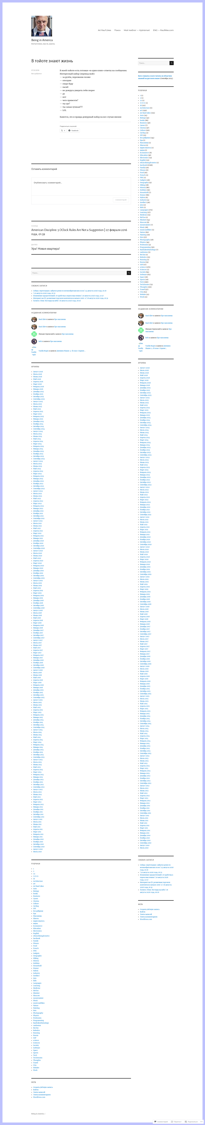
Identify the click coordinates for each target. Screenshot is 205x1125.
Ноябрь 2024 (38, 424)
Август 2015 (38, 700)
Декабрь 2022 (38, 481)
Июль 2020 (37, 553)
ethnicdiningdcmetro (41, 936)
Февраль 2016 (38, 685)
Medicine (36, 988)
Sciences (36, 1043)
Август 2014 (38, 730)
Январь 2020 (38, 568)
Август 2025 (38, 402)
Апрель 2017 (38, 650)
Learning (36, 986)
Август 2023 (38, 461)
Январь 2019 (38, 598)
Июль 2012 (37, 792)
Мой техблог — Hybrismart (137, 30)
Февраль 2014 (38, 745)
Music (35, 1001)
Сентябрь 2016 (39, 668)
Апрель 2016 (38, 680)
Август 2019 (38, 581)
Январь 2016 (38, 688)
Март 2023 (37, 474)
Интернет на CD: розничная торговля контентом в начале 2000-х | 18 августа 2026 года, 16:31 (70, 298)
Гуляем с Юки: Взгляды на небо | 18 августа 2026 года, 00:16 (57, 301)
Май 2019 (37, 588)
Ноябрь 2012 (38, 782)
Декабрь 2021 (38, 511)
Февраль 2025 (38, 416)
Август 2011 (37, 819)
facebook (36, 938)
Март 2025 (37, 414)
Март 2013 (37, 772)
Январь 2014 (38, 747)
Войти (36, 1090)
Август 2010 (38, 849)
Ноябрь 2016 (38, 663)
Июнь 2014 (37, 735)
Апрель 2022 (38, 501)
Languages (37, 983)
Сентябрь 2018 (38, 608)
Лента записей (39, 1092)
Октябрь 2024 (38, 426)
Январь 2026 (38, 389)
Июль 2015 (37, 702)
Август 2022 (38, 491)
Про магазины (60, 319)
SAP (34, 1038)
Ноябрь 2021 (38, 513)
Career (35, 899)
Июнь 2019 (37, 586)
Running (36, 1033)
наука (35, 923)
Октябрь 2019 (38, 576)
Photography (38, 1013)
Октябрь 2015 (38, 695)
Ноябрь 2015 (38, 693)
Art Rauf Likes (104, 30)
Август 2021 (38, 521)
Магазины (37, 916)
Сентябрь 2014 (38, 727)
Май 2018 (37, 618)
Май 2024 (37, 439)
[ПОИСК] (129, 273)
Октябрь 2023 (38, 456)
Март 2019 (37, 593)
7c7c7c (36, 876)
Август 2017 (38, 640)
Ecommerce (37, 926)
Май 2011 (36, 827)
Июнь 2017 (37, 645)
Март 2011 (37, 832)
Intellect (36, 976)
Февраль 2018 (38, 625)
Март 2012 (37, 802)
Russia (35, 1035)
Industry (36, 973)
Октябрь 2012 (38, 785)
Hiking (35, 958)
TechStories (37, 1058)
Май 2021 (37, 528)
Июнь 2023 (37, 466)
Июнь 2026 (37, 377)
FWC (35, 951)
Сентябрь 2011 (38, 817)
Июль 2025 (37, 404)
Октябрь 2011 (38, 814)
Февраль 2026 (38, 387)
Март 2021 (37, 533)
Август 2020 (38, 551)
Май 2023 (37, 469)
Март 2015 (37, 712)
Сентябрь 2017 (38, 638)
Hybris (35, 971)
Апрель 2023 (38, 471)
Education (37, 928)
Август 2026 (38, 372)
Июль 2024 (37, 434)
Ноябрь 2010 (38, 842)
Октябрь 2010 (38, 844)
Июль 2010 (37, 852)
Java (34, 978)
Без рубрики (36, 73)
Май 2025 (37, 409)
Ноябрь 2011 (38, 812)
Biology (36, 891)
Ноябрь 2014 (38, 722)
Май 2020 (37, 558)
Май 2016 (37, 678)
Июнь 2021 (37, 526)
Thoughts (37, 1060)
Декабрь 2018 (38, 601)
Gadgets (36, 953)
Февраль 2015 (38, 715)
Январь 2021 (38, 538)
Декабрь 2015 (38, 690)
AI (34, 879)
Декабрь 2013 (38, 750)
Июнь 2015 (37, 705)
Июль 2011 (37, 822)
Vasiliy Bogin (44, 351)
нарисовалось (38, 921)
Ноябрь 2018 (38, 603)
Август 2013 (37, 760)
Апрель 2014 (38, 740)
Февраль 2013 (38, 775)
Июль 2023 (37, 464)
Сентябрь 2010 (38, 847)
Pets (34, 1011)
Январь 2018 (38, 628)
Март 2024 (37, 444)
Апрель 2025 (38, 411)
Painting (36, 1008)
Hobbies (36, 963)
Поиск (117, 30)
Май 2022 (37, 499)
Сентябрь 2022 (39, 489)
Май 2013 (37, 767)
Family (35, 941)
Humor (36, 968)
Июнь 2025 (37, 407)
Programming (38, 1020)
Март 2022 (37, 504)
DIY (34, 909)
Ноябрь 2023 (38, 454)
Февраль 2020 (38, 566)
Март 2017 (37, 653)
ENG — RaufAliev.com (163, 30)
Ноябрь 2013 (38, 752)
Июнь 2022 (37, 496)
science (36, 1040)
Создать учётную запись (43, 1087)
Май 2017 (37, 648)
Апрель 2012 (38, 799)
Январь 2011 (38, 837)
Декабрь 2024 (38, 421)
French (36, 948)
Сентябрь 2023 (39, 459)
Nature (35, 1006)
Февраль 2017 (38, 655)
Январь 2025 (38, 419)
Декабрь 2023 (38, 451)
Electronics (37, 931)
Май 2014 (37, 737)
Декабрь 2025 (38, 392)
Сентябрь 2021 (38, 518)
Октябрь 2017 (38, 635)
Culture (36, 904)
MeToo (36, 991)
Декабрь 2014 (38, 720)
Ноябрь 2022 (38, 484)
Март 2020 (37, 563)
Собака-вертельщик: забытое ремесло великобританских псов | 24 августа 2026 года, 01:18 (69, 291)
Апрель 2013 (38, 770)
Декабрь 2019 (38, 571)
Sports (35, 1053)
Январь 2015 (38, 717)
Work (35, 1070)
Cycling (36, 906)
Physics (36, 1016)
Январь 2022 (38, 508)
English (36, 933)
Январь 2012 (38, 807)
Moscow (36, 996)
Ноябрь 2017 (38, 633)
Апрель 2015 (38, 710)
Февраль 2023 (38, 476)
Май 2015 (37, 707)
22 (34, 874)
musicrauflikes (39, 1003)
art (34, 884)
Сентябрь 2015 (38, 698)
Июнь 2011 (37, 824)
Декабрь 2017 (38, 630)
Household (37, 966)
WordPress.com (39, 1097)
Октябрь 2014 (38, 725)
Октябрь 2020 (38, 546)
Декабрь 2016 (38, 660)
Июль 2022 (37, 494)
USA (34, 1065)
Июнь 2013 (37, 765)
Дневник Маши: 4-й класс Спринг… (70, 351)
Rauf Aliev (42, 319)
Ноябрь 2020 (38, 543)
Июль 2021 (37, 523)
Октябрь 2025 (38, 397)
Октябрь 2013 (38, 755)
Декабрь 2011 (38, 809)
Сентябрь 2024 (39, 429)
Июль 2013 (37, 762)
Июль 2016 (37, 673)
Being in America (42, 40)
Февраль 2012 (38, 804)
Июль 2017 (37, 643)
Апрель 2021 (38, 531)
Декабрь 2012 (38, 780)
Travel (35, 1063)
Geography (37, 956)
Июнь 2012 (37, 795)
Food (35, 946)
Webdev (36, 1068)
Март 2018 (37, 623)
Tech (35, 1055)
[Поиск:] (79, 273)
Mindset (36, 993)
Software (36, 1048)
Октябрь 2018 (38, 605)
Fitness (36, 943)
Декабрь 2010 (38, 839)
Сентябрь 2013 (38, 757)
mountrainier (38, 998)
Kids (35, 981)
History (36, 961)
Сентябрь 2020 (39, 548)
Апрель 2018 (38, 620)
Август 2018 (38, 610)
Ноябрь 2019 (38, 573)
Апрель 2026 (38, 382)
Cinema (36, 901)
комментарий (120, 200)
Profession (37, 1018)
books (35, 894)
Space (35, 1050)
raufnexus (37, 1025)
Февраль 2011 (38, 834)
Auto (35, 889)
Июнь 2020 (37, 556)
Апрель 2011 (38, 829)
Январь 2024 (38, 449)
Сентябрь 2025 (39, 399)
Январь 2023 (38, 479)
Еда (34, 914)
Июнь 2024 (37, 436)
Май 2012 (37, 797)
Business (36, 896)
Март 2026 (37, 384)
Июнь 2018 (37, 615)
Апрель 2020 (38, 561)
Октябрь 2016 (38, 665)
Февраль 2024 (38, 446)
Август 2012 (38, 790)
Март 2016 (37, 683)
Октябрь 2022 (38, 486)
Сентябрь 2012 (38, 787)
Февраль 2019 (38, 596)
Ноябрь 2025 (38, 394)
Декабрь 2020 (38, 541)
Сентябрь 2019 (39, 578)
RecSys (36, 1028)
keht (40, 341)
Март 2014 (37, 742)
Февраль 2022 (38, 506)
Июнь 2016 (37, 675)
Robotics (36, 1030)
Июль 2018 (37, 613)
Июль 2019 (37, 583)
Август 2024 (38, 431)
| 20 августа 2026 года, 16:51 (44, 293)
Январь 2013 (38, 777)
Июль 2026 (37, 374)
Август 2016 (38, 670)
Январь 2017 (38, 658)
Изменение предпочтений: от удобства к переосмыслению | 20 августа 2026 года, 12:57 (68, 296)
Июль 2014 (37, 732)
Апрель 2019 (38, 591)
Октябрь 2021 (38, 516)
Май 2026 (37, 379)
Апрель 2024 (38, 441)
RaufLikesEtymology (41, 1023)
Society (36, 1045)
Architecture (38, 881)
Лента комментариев (42, 1095)
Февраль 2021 (38, 536)
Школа (36, 919)
